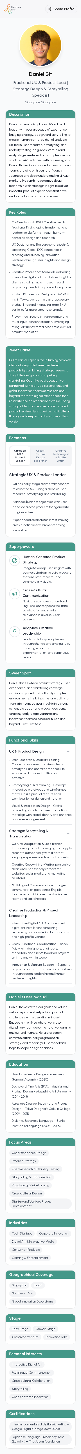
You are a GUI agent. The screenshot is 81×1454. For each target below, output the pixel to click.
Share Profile (64, 9)
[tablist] (40, 455)
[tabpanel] (40, 502)
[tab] (20, 455)
